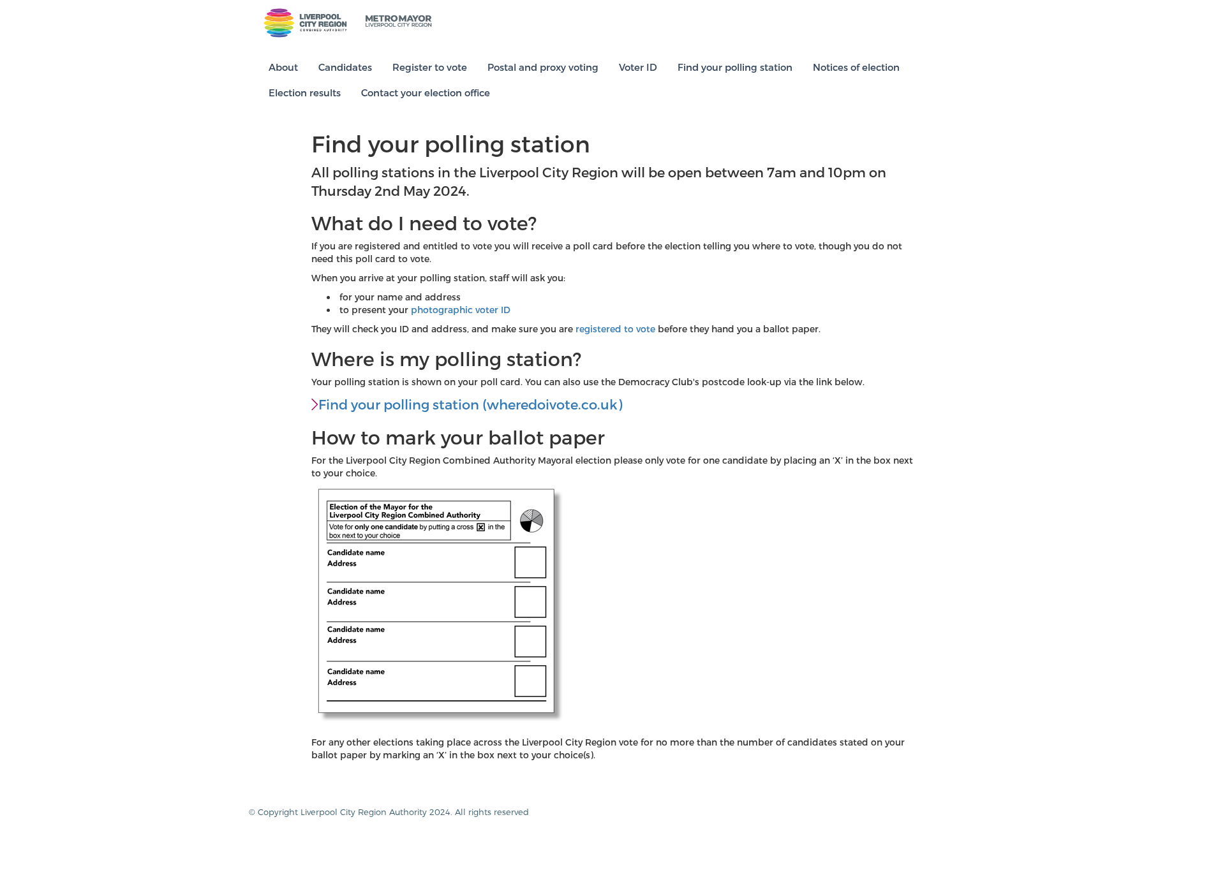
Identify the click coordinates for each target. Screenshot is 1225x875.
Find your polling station (735, 67)
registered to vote (615, 328)
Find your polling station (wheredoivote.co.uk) (470, 404)
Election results (305, 92)
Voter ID (638, 67)
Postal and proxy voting (542, 67)
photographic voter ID (460, 309)
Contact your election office (425, 92)
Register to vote (429, 67)
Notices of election (856, 67)
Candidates (345, 67)
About (283, 67)
